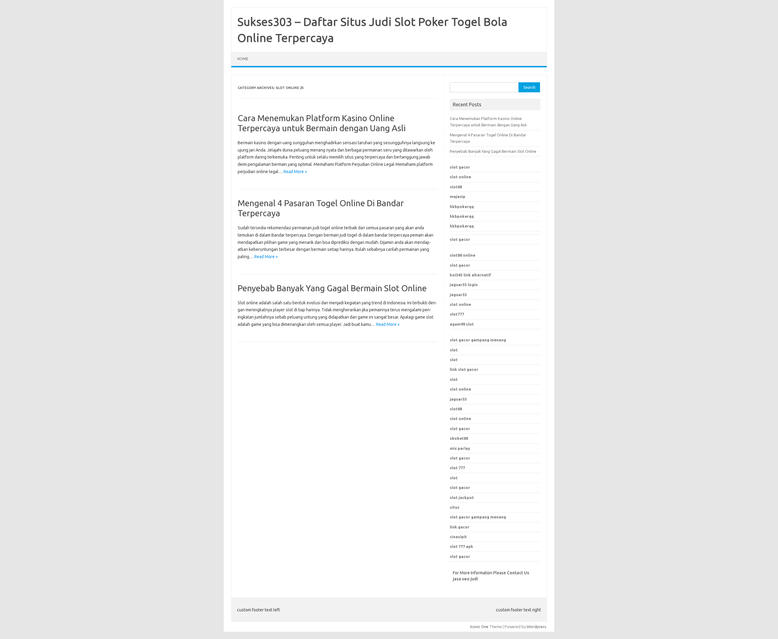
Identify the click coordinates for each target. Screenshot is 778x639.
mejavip (457, 196)
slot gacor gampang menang (478, 340)
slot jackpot (462, 497)
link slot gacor (464, 369)
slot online (460, 177)
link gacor (460, 527)
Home (242, 59)
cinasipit (458, 537)
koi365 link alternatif (470, 275)
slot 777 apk (461, 546)
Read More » (295, 171)
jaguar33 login (464, 284)
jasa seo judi (465, 578)
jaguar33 (458, 294)
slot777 (457, 314)
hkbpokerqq (462, 206)
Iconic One (479, 626)
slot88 (456, 187)
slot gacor (460, 167)
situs (455, 507)
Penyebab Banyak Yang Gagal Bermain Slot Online (332, 288)
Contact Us (518, 572)
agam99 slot (462, 324)
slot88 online (462, 255)
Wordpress (536, 626)
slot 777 (457, 468)
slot (454, 350)
